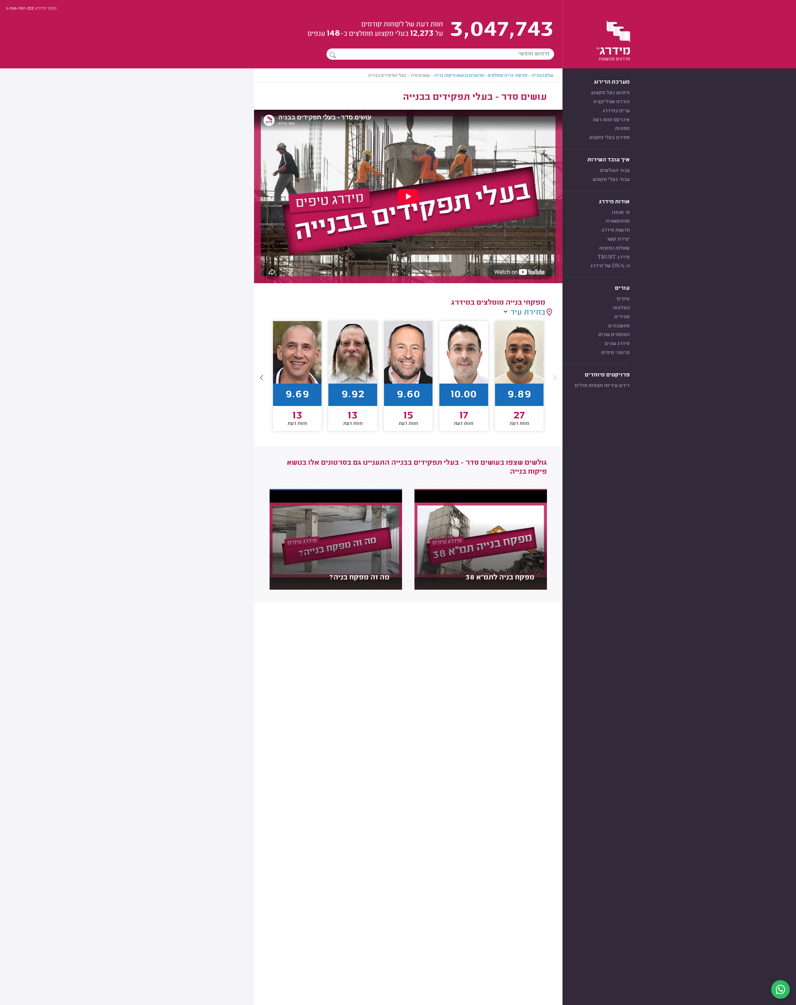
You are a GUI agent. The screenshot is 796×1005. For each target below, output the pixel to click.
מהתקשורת (618, 221)
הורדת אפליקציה (611, 102)
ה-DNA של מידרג (610, 266)
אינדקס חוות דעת (611, 120)
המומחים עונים (614, 335)
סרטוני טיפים (615, 353)
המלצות (621, 308)
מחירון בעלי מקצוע (609, 138)
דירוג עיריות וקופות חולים (602, 386)
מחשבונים (619, 326)
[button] (262, 377)
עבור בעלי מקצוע (611, 179)
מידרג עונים (617, 344)
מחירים (622, 317)
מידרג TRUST (614, 257)
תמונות (622, 128)
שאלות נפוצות (614, 248)
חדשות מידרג (616, 230)
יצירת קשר (618, 239)
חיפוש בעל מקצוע (610, 93)
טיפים (623, 299)
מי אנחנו (621, 212)
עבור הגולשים (615, 170)
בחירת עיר (527, 312)
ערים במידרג (616, 111)
